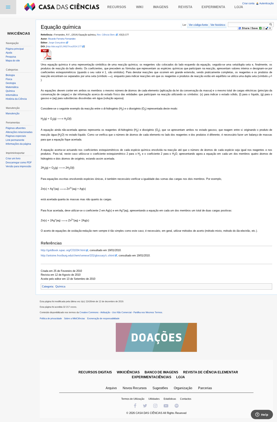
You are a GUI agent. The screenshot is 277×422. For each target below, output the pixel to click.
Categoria (47, 286)
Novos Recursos (135, 388)
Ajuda (9, 52)
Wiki (139, 7)
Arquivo (111, 388)
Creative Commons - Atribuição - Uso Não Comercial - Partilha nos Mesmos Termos (120, 312)
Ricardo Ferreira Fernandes (62, 38)
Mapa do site (13, 60)
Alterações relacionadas (19, 132)
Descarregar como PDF (19, 162)
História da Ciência (16, 98)
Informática (12, 95)
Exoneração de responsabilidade (103, 318)
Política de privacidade (51, 318)
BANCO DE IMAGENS (161, 372)
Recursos (116, 7)
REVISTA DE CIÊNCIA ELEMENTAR (210, 372)
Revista (185, 7)
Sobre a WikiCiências (74, 318)
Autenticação (266, 3)
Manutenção (12, 113)
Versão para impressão (18, 166)
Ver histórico (217, 24)
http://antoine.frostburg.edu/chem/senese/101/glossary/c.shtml (77, 255)
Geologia (11, 83)
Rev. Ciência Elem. (106, 34)
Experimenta (213, 7)
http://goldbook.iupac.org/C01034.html (63, 250)
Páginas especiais (16, 136)
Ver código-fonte (198, 24)
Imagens (160, 7)
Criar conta (248, 3)
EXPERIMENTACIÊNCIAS (151, 377)
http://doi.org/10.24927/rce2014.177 (64, 46)
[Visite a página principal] (18, 33)
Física (9, 79)
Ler (184, 24)
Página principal (15, 48)
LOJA (180, 377)
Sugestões (160, 388)
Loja (238, 7)
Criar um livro (13, 158)
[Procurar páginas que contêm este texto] (271, 24)
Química (60, 286)
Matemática (12, 87)
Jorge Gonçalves (56, 42)
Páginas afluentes (16, 128)
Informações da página (18, 143)
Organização (183, 388)
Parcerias (205, 388)
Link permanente (15, 140)
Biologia (10, 75)
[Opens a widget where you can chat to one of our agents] (262, 415)
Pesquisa (11, 56)
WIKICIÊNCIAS (128, 372)
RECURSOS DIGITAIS (95, 372)
